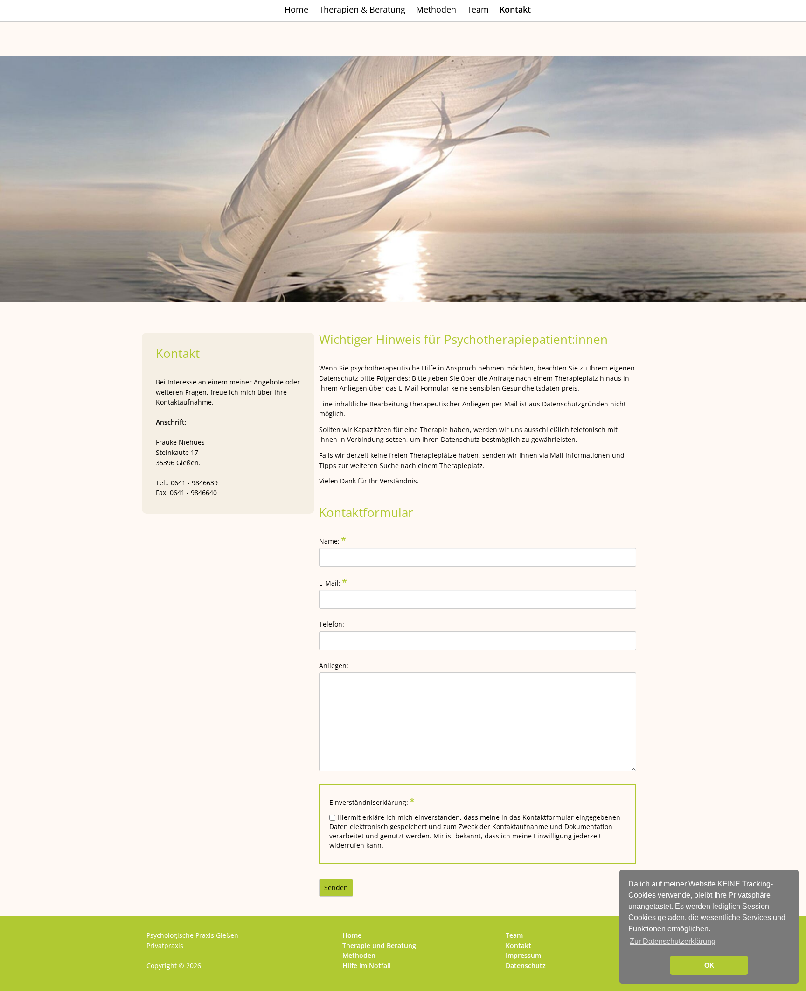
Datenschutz (526, 965)
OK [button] (709, 965)
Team (478, 9)
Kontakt (518, 945)
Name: (334, 540)
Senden (336, 887)
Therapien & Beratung (362, 9)
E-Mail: (334, 582)
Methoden (436, 9)
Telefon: (331, 624)
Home (296, 9)
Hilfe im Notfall (366, 965)
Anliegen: (333, 666)
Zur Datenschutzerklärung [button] (673, 941)
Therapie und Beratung (379, 945)
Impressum (523, 955)
